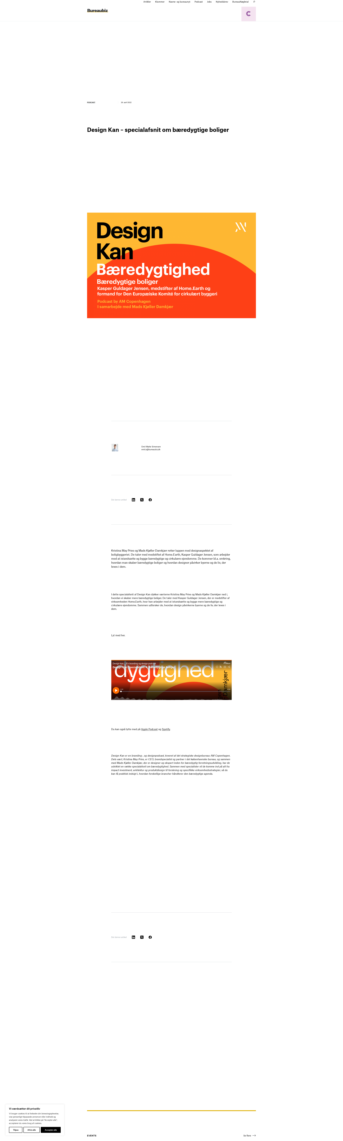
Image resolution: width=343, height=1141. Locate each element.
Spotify (166, 729)
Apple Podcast (149, 729)
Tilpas (15, 1130)
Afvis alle (31, 1130)
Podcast (91, 102)
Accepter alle (51, 1130)
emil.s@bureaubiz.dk (150, 449)
